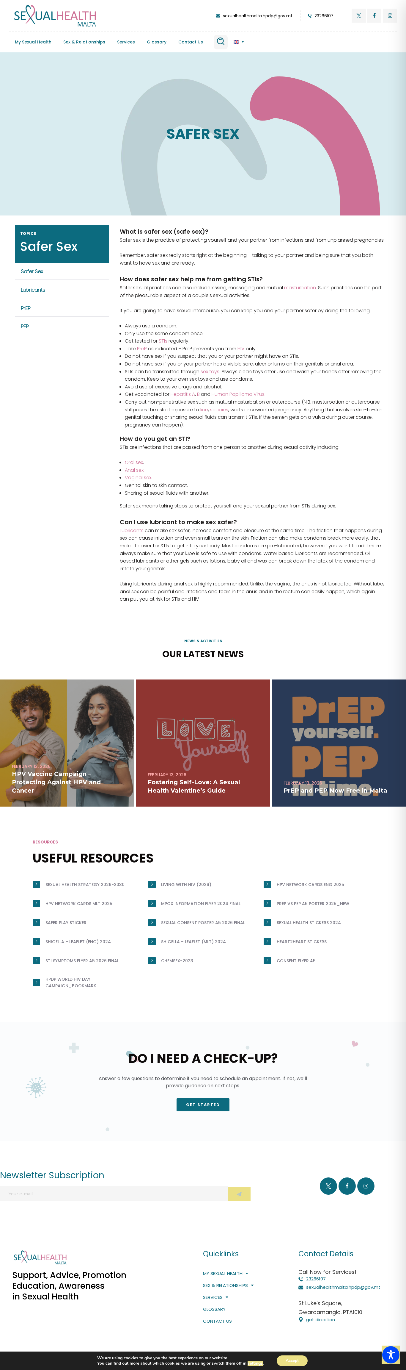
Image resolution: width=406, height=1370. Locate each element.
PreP (142, 348)
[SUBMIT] (239, 1194)
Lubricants (33, 289)
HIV (241, 348)
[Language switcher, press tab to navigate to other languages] (238, 42)
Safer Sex (32, 271)
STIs (163, 341)
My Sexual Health (33, 42)
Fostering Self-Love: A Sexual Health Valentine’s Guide (194, 786)
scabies (219, 409)
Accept (292, 1360)
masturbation (300, 287)
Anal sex (134, 470)
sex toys (210, 371)
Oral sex (134, 462)
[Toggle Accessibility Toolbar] (391, 1355)
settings (255, 1363)
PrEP (25, 308)
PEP (25, 326)
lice (204, 409)
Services (126, 42)
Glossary (156, 42)
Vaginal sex (138, 477)
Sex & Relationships (84, 42)
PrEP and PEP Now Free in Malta (335, 790)
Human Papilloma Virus (238, 394)
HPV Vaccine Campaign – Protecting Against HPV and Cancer (56, 782)
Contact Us (190, 42)
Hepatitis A (183, 394)
